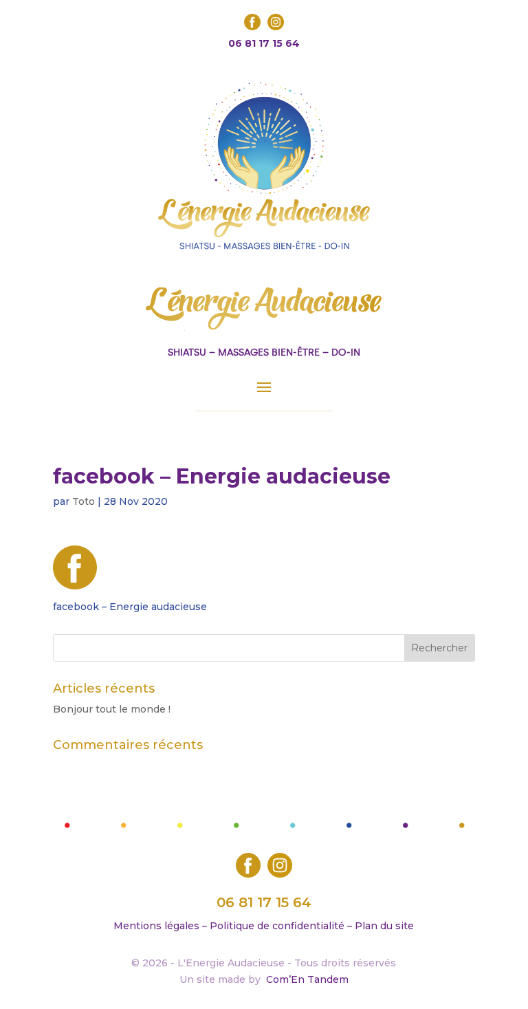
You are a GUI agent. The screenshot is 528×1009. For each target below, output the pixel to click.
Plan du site (384, 926)
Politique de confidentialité (277, 926)
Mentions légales (156, 926)
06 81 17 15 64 (264, 43)
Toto (83, 501)
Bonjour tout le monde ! (111, 709)
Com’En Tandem (307, 979)
